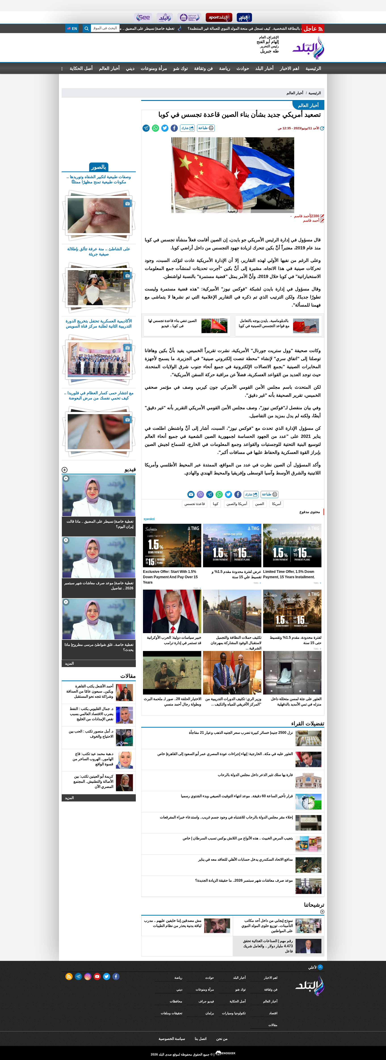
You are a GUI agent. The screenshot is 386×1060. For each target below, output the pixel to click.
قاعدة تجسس (195, 504)
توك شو (180, 68)
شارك (185, 128)
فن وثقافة (203, 68)
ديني (130, 68)
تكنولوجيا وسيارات (234, 1013)
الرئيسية (313, 68)
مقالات (273, 1025)
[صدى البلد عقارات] (165, 17)
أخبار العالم (109, 68)
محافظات (176, 1001)
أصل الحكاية (81, 68)
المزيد (69, 663)
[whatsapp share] (155, 128)
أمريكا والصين (237, 504)
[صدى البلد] (308, 47)
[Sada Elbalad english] (143, 17)
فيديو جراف (206, 1001)
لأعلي (312, 967)
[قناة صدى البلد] (244, 17)
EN (74, 29)
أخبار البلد (264, 68)
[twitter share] (164, 128)
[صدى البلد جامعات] (189, 17)
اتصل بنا (200, 1039)
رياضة (224, 68)
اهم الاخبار (289, 68)
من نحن (222, 1039)
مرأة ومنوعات (154, 68)
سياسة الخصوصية (172, 1039)
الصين (259, 504)
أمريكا (276, 504)
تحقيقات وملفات (171, 1013)
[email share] (146, 128)
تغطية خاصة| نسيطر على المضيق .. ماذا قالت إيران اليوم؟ (212, 28)
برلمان (210, 1013)
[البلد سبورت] (219, 17)
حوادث (243, 68)
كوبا (215, 504)
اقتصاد (273, 1013)
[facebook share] (174, 128)
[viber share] (200, 494)
